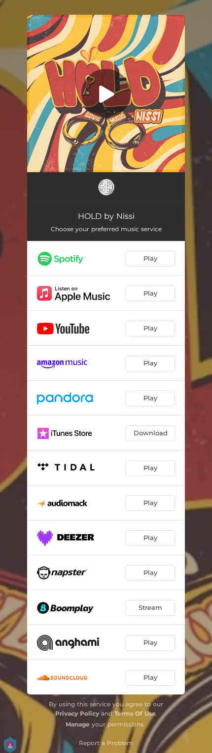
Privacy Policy (77, 713)
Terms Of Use (135, 713)
